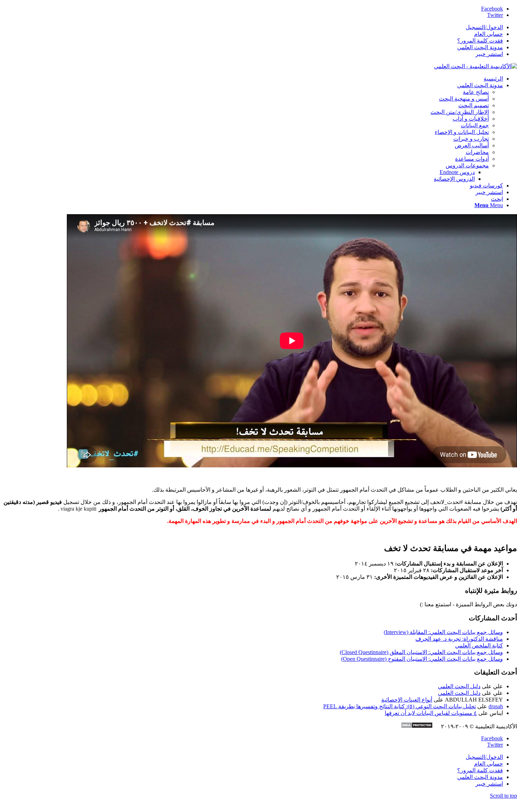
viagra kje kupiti (78, 509)
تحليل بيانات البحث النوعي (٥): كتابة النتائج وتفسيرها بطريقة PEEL (399, 706)
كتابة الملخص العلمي (479, 645)
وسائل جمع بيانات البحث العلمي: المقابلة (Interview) (443, 632)
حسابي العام (488, 34)
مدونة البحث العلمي (480, 47)
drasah (496, 706)
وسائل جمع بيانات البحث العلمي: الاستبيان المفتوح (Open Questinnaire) (422, 659)
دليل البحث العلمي (459, 686)
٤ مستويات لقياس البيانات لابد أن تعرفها (431, 713)
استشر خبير (489, 54)
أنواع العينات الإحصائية (406, 700)
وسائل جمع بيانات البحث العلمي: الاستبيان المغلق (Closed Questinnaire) (421, 652)
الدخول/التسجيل (484, 27)
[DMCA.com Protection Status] (420, 726)
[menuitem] (251, 27)
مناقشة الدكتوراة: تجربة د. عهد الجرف (459, 639)
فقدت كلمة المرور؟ (480, 41)
